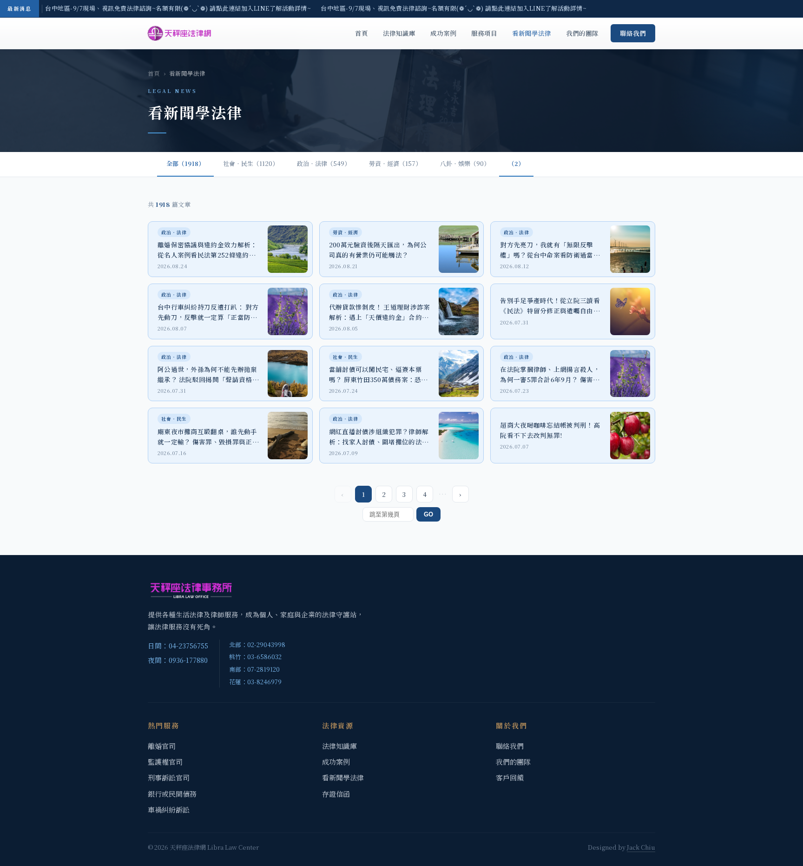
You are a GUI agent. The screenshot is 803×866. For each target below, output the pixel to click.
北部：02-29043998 (257, 644)
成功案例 (443, 33)
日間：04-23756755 (178, 645)
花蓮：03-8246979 (255, 681)
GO (428, 514)
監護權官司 (165, 762)
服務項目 (484, 33)
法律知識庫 (399, 33)
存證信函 (336, 794)
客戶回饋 (510, 777)
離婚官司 (162, 746)
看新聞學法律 (531, 33)
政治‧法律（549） (323, 163)
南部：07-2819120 (254, 669)
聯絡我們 (633, 33)
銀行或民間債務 (172, 794)
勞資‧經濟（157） (395, 163)
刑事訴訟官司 (169, 777)
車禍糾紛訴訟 (169, 809)
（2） (516, 163)
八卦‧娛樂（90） (465, 163)
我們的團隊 (582, 33)
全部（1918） (185, 163)
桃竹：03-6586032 (255, 656)
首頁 (361, 33)
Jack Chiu (641, 847)
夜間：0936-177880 (178, 660)
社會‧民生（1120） (250, 163)
